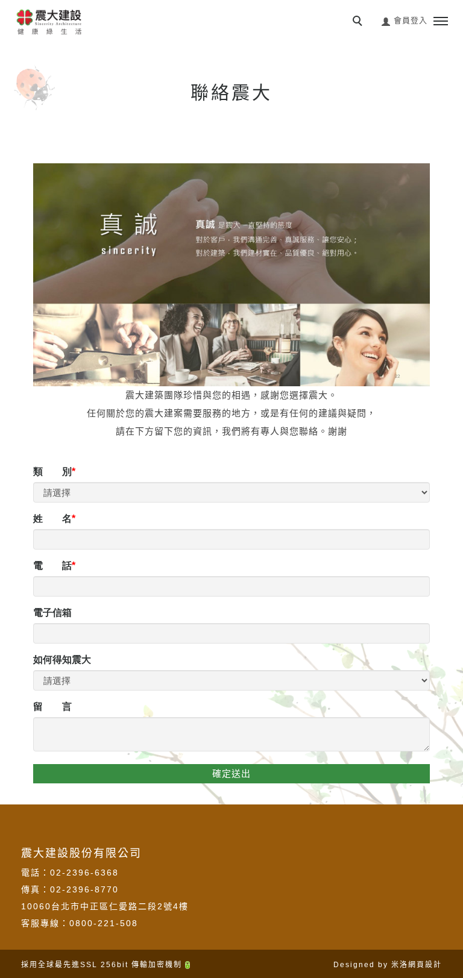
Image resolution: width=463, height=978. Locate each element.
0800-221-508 (103, 923)
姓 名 (52, 518)
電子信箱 (52, 612)
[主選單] (440, 21)
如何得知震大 (62, 659)
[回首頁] (48, 21)
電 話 (52, 565)
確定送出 (231, 773)
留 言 (52, 706)
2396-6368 (92, 872)
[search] (359, 22)
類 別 (52, 471)
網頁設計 (425, 965)
